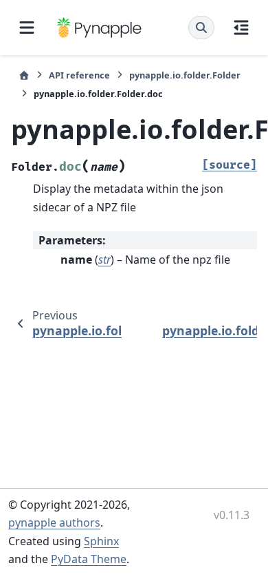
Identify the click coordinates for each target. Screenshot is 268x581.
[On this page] (241, 27)
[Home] (24, 75)
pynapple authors (54, 522)
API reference (79, 75)
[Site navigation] (27, 27)
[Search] (201, 27)
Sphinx (101, 541)
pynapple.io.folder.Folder (185, 75)
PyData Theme (88, 559)
